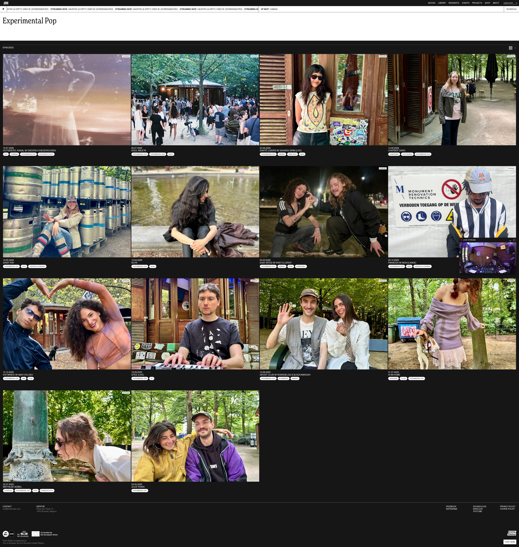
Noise (171, 154)
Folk (24, 266)
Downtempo (394, 154)
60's (5, 154)
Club (30, 378)
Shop (487, 3)
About (496, 3)
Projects (477, 3)
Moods (431, 3)
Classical (8, 491)
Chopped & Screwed (37, 266)
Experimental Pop (28, 154)
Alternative (283, 378)
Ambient (282, 266)
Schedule (511, 9)
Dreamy (282, 154)
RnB (23, 378)
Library (442, 3)
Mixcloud (478, 509)
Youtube (477, 511)
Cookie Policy (507, 509)
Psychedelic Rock (46, 154)
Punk (291, 266)
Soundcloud (479, 506)
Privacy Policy (507, 506)
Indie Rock (293, 154)
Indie (302, 154)
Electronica (407, 154)
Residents (454, 3)
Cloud (403, 378)
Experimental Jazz (158, 154)
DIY (152, 378)
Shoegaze (393, 378)
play (488, 257)
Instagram (451, 509)
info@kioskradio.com (12, 509)
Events (465, 3)
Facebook (451, 506)
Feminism (14, 154)
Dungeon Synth (47, 491)
